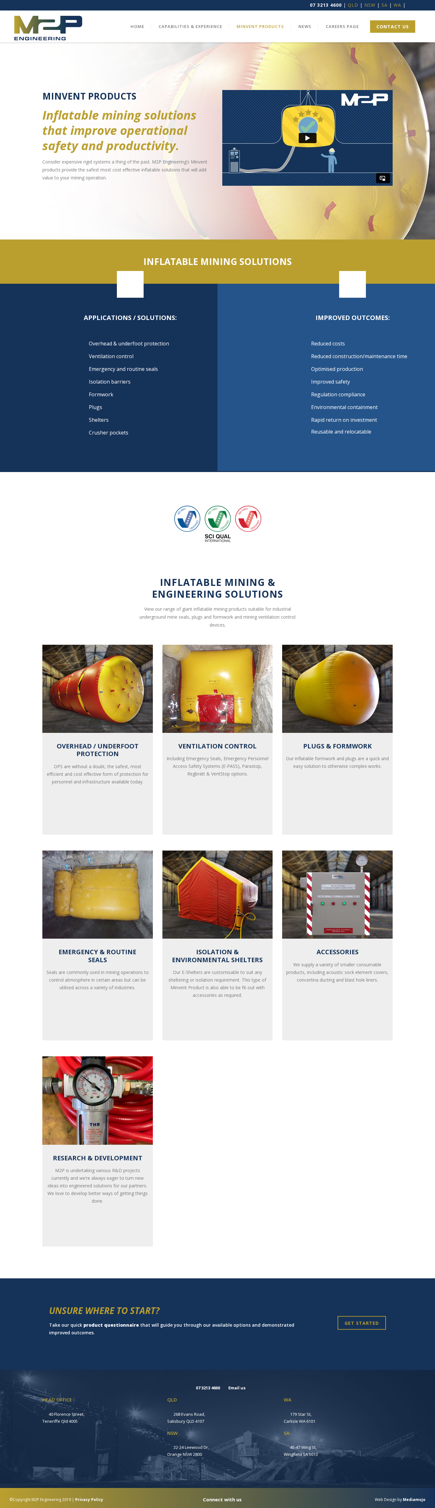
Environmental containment (344, 407)
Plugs (95, 407)
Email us (237, 1388)
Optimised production (337, 368)
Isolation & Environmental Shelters (217, 956)
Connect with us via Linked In (33, 1366)
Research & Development (97, 1158)
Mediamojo (414, 1499)
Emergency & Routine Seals (97, 956)
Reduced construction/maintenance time (359, 356)
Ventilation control (111, 356)
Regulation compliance (338, 394)
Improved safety (330, 381)
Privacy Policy (89, 1499)
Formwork (101, 394)
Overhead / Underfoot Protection (98, 750)
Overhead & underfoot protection (129, 343)
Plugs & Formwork (337, 746)
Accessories (338, 952)
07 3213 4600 (326, 5)
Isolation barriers (110, 381)
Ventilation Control (217, 746)
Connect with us (222, 1499)
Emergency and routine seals (123, 368)
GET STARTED (362, 1323)
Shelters (99, 419)
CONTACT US (392, 27)
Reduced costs (328, 343)
